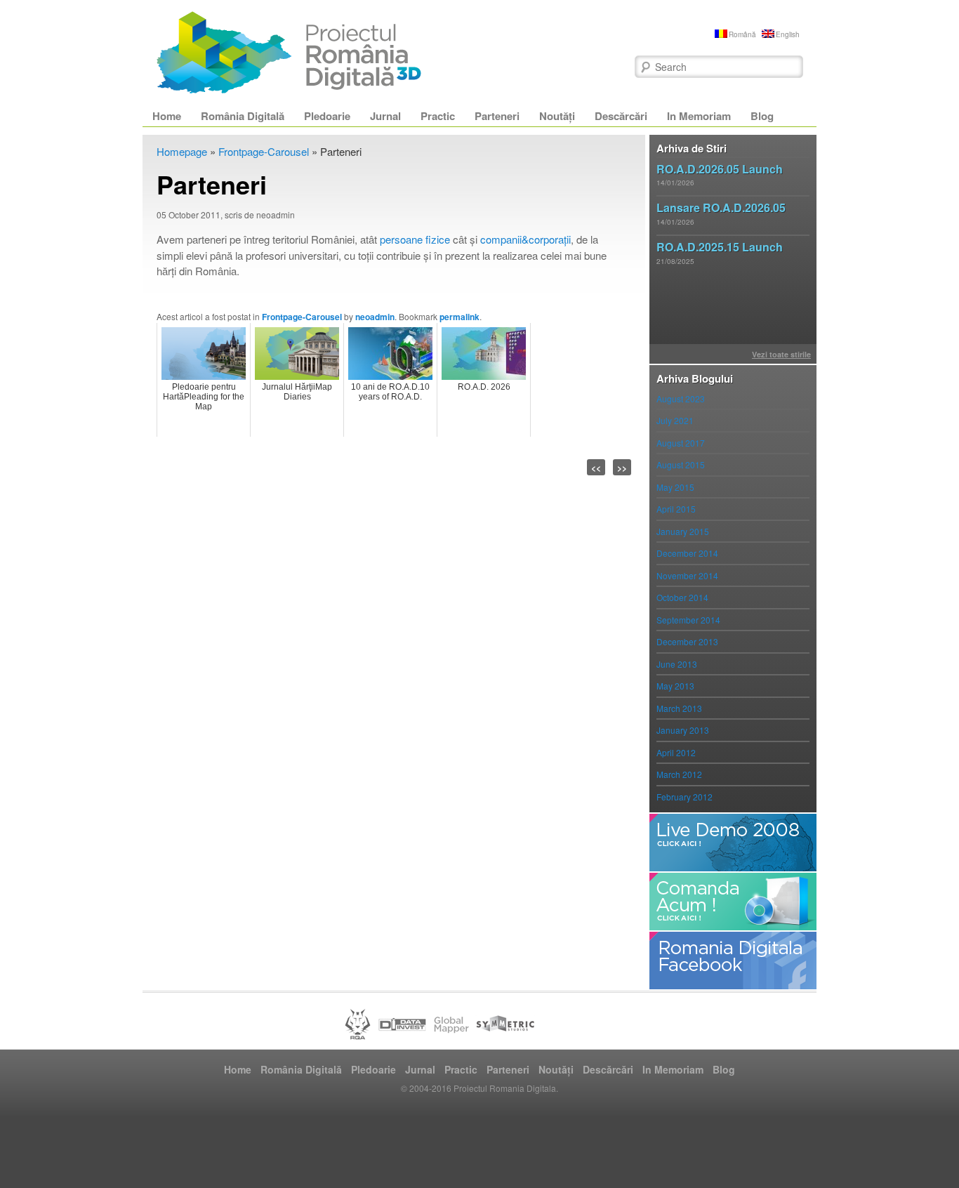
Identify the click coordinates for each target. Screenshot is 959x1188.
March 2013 (679, 708)
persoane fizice (415, 239)
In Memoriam (699, 116)
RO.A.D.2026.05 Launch (719, 169)
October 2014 (682, 597)
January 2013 (682, 730)
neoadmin (375, 316)
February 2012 (684, 797)
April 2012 (676, 752)
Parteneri (497, 116)
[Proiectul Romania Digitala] (289, 53)
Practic (438, 116)
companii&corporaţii (525, 239)
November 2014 (687, 575)
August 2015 (680, 464)
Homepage (182, 151)
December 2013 (687, 641)
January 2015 (682, 531)
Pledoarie (327, 116)
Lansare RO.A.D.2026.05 (721, 207)
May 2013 (675, 686)
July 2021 (675, 420)
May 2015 (675, 487)
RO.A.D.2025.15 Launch (719, 247)
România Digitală (242, 116)
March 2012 (679, 774)
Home (166, 116)
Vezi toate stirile (781, 354)
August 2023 (680, 398)
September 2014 (688, 620)
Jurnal (385, 116)
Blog (762, 116)
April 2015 (676, 509)
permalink (459, 316)
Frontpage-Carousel (263, 151)
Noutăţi (557, 116)
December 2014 (687, 553)
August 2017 (680, 443)
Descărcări (621, 116)
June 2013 (676, 664)
